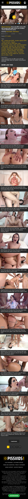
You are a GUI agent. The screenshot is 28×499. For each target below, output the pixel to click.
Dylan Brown (16, 31)
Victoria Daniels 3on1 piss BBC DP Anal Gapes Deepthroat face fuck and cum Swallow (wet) (12, 146)
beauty (23, 47)
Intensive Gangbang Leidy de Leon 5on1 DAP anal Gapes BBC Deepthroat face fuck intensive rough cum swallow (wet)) (13, 86)
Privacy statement (20, 464)
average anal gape (6, 47)
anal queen (5, 46)
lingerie (13, 42)
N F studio (8, 36)
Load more (14, 441)
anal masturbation (21, 45)
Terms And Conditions (9, 464)
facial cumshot (6, 42)
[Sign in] (25, 2)
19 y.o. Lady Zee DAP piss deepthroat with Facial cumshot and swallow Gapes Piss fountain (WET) (13, 126)
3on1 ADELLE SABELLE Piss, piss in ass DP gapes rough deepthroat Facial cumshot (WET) (13, 373)
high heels (10, 52)
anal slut (11, 46)
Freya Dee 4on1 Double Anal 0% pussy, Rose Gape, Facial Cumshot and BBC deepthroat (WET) (14, 310)
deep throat (10, 49)
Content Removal (18, 467)
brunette (3, 49)
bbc (2, 40)
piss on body (4, 55)
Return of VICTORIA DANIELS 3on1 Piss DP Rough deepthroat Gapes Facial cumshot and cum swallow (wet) (14, 167)
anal (14, 45)
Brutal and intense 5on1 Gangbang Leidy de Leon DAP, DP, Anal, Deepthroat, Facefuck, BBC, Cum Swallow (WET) (13, 434)
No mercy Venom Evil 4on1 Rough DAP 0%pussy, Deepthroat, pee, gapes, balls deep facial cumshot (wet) (13, 331)
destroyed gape (18, 49)
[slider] (7, 23)
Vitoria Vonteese (6, 27)
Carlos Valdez (9, 31)
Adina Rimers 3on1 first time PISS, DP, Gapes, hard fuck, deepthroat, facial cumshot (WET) (13, 250)
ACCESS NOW (14, 495)
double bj (4, 50)
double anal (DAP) (9, 40)
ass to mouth (20, 46)
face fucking (20, 50)
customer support (18, 462)
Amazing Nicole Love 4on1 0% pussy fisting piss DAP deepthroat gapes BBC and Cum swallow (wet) (14, 290)
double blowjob (11, 50)
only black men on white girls (9, 43)
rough (10, 55)
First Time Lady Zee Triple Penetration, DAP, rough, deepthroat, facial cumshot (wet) (14, 270)
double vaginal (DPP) (21, 40)
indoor (15, 52)
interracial (20, 52)
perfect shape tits (13, 53)
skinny (11, 45)
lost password (9, 462)
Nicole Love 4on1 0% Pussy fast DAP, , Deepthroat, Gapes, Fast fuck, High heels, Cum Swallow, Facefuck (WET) (13, 230)
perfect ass (4, 53)
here (6, 489)
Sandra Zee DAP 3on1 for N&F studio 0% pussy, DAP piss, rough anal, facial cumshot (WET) (14, 209)
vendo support (9, 467)
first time (3, 52)
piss (19, 43)
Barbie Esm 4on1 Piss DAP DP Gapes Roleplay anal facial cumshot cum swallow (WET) (13, 393)
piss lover (21, 53)
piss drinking (4, 45)
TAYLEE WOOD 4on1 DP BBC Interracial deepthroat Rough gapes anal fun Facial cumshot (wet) (13, 106)
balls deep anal (16, 47)
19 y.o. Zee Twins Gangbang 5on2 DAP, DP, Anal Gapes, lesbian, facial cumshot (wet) (13, 413)
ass (15, 46)
